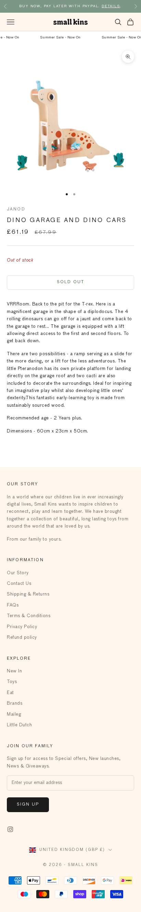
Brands (14, 703)
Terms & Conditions (28, 616)
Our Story (18, 573)
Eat (10, 693)
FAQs (12, 605)
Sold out (70, 282)
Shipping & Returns (28, 594)
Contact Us (19, 583)
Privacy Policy (22, 627)
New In (14, 671)
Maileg (14, 714)
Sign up (28, 805)
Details (111, 6)
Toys (12, 682)
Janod (16, 209)
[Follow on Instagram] (10, 829)
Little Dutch (19, 725)
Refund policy (22, 637)
